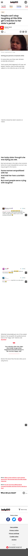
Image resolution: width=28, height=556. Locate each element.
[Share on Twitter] (23, 32)
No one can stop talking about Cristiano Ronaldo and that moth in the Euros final (14, 486)
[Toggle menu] (2, 2)
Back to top (24, 509)
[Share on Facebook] (21, 32)
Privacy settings (14, 533)
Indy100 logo (14, 2)
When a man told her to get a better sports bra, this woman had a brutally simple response (14, 479)
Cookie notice (14, 537)
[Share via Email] (26, 32)
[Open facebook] (8, 519)
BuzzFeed (3, 339)
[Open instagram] (20, 519)
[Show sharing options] (26, 215)
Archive (14, 540)
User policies (14, 527)
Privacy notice (14, 530)
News (11, 6)
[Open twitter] (14, 519)
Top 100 (3, 6)
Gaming (19, 6)
